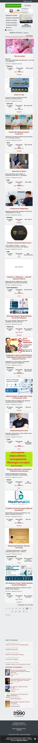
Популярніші (9, 37)
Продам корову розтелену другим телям (18, 664)
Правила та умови (11, 20)
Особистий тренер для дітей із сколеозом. (19, 133)
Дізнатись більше (22, 740)
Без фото (19, 267)
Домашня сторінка (11, 15)
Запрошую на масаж (19, 171)
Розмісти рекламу (11, 22)
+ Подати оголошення (13, 5)
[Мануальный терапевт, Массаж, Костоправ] (19, 535)
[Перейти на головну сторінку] (6, 30)
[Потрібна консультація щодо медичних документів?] (19, 498)
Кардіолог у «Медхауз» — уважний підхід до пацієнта (19, 278)
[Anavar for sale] (19, 84)
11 (23, 611)
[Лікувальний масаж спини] (19, 420)
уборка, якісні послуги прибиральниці (16, 644)
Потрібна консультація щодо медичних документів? (19, 509)
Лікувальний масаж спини (19, 430)
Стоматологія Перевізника (19, 208)
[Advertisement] (18, 627)
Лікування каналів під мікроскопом (19, 243)
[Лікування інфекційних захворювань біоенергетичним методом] (19, 459)
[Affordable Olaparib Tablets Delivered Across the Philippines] (19, 306)
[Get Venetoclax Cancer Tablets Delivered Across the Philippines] (19, 573)
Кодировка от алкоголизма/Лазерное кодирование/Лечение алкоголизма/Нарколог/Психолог (19, 357)
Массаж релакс (19, 56)
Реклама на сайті (14, 734)
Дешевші (15, 37)
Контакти (8, 27)
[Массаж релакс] (19, 46)
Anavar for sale (19, 95)
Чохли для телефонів (11, 659)
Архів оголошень (25, 734)
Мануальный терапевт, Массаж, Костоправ (19, 547)
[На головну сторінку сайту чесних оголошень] (19, 12)
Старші (26, 37)
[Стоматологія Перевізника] (19, 198)
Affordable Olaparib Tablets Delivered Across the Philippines (19, 317)
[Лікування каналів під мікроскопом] (19, 232)
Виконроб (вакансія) (11, 649)
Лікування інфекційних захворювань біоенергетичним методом (19, 470)
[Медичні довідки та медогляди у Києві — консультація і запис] (19, 386)
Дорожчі (21, 37)
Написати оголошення (12, 18)
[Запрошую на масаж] (19, 161)
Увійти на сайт (27, 1)
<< (6, 608)
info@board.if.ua (19, 725)
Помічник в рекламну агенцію (14, 654)
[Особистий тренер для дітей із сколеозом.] (19, 122)
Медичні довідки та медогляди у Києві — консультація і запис (19, 397)
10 (19, 611)
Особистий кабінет (11, 25)
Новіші (31, 37)
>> (27, 611)
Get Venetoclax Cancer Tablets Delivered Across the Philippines (19, 584)
